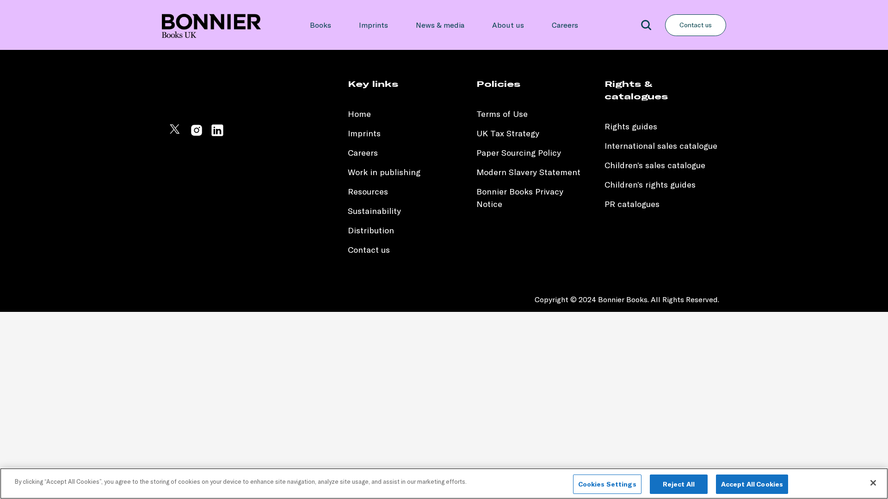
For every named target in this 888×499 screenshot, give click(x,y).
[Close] (873, 483)
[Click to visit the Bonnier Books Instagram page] (197, 134)
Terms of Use (502, 114)
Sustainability (375, 211)
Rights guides (630, 126)
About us (508, 25)
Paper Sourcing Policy (518, 152)
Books (320, 25)
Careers (565, 25)
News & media (440, 25)
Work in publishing (384, 172)
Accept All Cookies (752, 484)
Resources (368, 191)
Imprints (373, 25)
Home (359, 114)
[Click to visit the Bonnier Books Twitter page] (176, 134)
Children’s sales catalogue (654, 165)
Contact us (695, 25)
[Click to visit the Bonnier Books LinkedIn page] (217, 134)
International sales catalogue (660, 145)
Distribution (371, 230)
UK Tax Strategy (507, 133)
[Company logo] (211, 25)
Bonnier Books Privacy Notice (519, 197)
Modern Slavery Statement (528, 172)
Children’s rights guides (650, 184)
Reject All (679, 484)
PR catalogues (632, 204)
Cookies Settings (607, 484)
